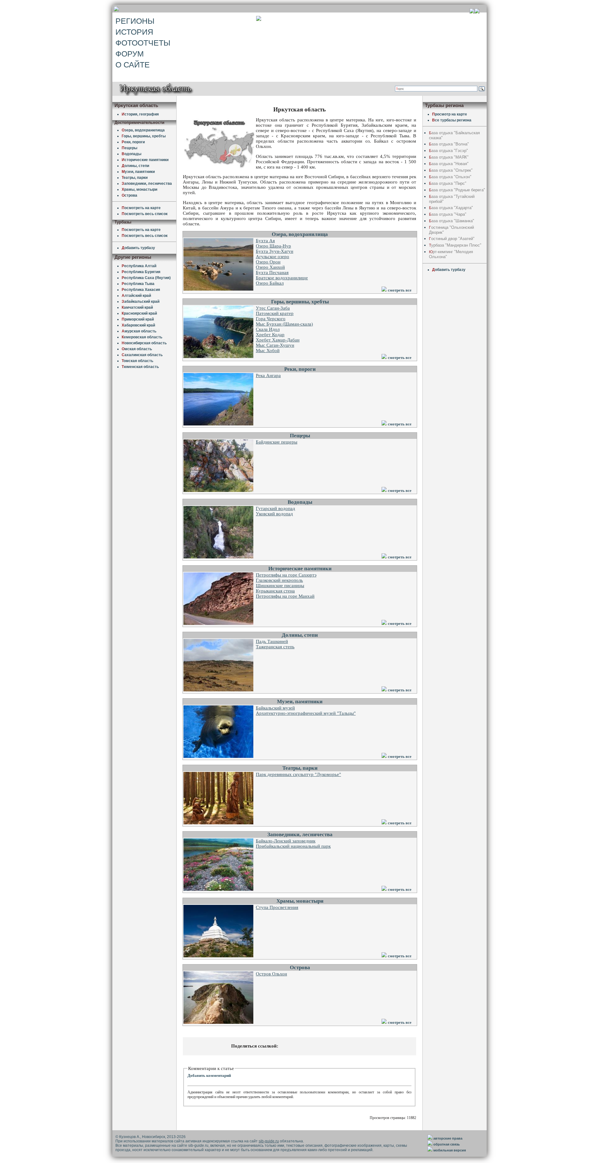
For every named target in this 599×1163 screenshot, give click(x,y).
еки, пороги (133, 142)
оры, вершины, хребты (144, 136)
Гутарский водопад (275, 508)
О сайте (132, 64)
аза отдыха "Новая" (449, 163)
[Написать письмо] (477, 11)
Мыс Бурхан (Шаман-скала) (284, 323)
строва (129, 195)
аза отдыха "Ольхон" (450, 176)
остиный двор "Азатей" (452, 238)
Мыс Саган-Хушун (275, 345)
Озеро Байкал (270, 283)
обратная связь (446, 1144)
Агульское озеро (272, 256)
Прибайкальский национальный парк (293, 846)
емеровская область (142, 337)
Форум (129, 53)
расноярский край (139, 313)
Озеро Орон (268, 261)
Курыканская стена (275, 590)
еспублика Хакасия (141, 289)
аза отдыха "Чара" (447, 214)
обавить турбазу (138, 248)
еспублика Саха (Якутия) (146, 278)
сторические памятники (145, 160)
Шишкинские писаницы (280, 585)
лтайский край (136, 295)
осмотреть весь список (145, 214)
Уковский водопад (274, 513)
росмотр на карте (449, 114)
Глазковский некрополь (279, 580)
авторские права (447, 1138)
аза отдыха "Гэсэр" (448, 150)
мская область (137, 349)
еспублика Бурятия (141, 272)
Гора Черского (270, 318)
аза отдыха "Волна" (449, 144)
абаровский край (138, 325)
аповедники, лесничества (147, 183)
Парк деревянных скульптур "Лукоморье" (298, 774)
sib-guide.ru (269, 1141)
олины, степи (135, 166)
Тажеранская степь (275, 646)
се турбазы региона (451, 120)
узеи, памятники (138, 171)
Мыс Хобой (268, 350)
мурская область (139, 331)
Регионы (134, 21)
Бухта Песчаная (272, 272)
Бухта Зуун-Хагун (274, 251)
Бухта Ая (265, 240)
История (134, 31)
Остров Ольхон (271, 973)
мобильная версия (449, 1150)
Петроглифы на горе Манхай (285, 596)
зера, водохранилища (143, 130)
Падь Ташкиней (272, 641)
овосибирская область (144, 343)
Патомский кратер (275, 313)
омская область (137, 361)
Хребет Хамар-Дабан (278, 339)
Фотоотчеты (142, 42)
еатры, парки (135, 177)
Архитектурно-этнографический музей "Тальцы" (306, 713)
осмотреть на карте (141, 208)
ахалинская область (142, 355)
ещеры (129, 148)
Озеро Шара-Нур (273, 245)
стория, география (140, 114)
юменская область (140, 367)
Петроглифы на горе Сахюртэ (286, 574)
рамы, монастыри (139, 189)
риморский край (138, 319)
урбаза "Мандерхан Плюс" (455, 245)
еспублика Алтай (139, 266)
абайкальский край (140, 301)
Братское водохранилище (282, 277)
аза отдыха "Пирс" (447, 183)
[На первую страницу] (472, 11)
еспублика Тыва (138, 284)
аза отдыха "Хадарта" (451, 207)
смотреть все (400, 290)
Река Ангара (268, 375)
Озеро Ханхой (270, 267)
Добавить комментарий (209, 1075)
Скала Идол (268, 329)
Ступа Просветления (277, 907)
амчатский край (137, 307)
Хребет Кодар (270, 334)
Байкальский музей (275, 707)
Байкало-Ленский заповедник (285, 840)
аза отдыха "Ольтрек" (451, 170)
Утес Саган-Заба (273, 308)
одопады (131, 154)
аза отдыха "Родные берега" (457, 190)
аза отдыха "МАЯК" (449, 157)
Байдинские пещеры (276, 441)
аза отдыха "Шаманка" (451, 220)
